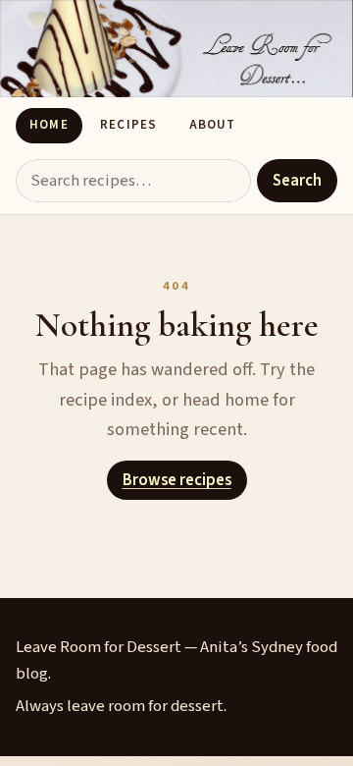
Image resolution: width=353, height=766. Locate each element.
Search (297, 180)
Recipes (128, 125)
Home (48, 125)
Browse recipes (177, 480)
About (212, 125)
